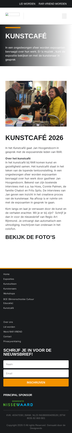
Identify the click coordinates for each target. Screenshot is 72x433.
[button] (64, 16)
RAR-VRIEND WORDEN (53, 3)
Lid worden (27, 3)
